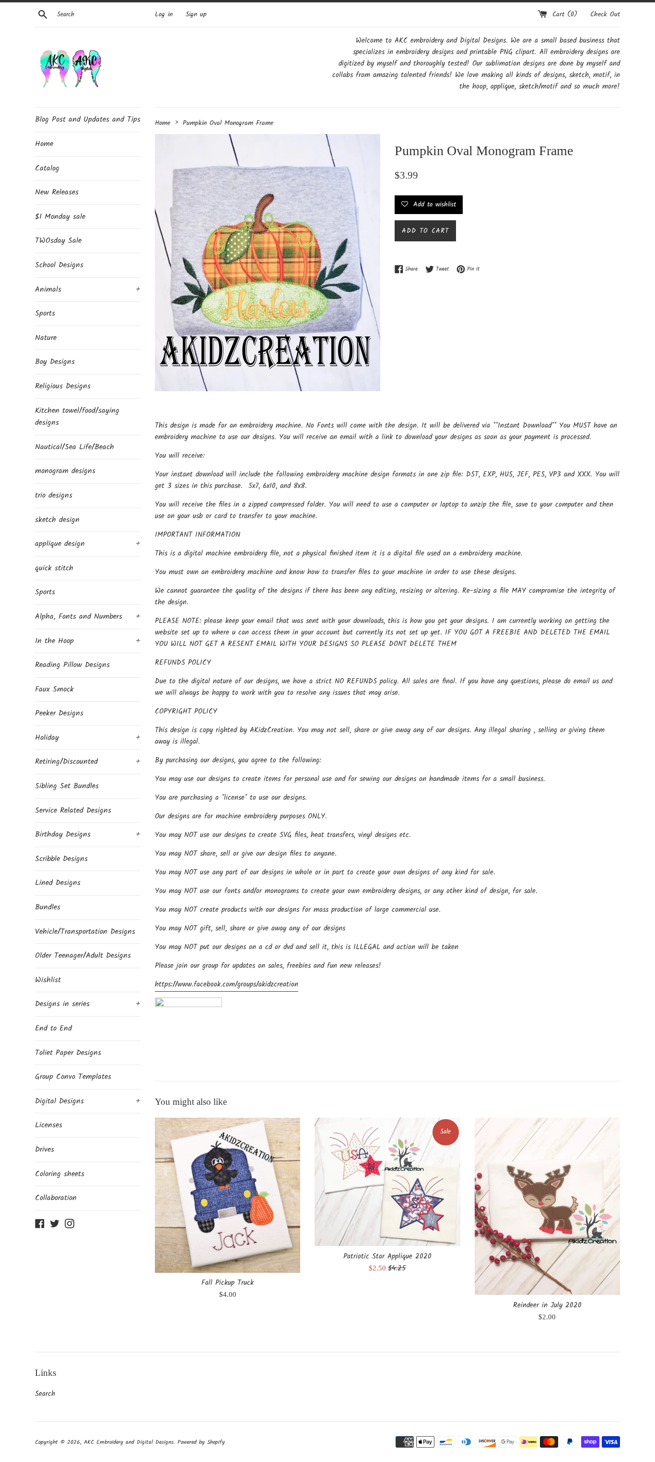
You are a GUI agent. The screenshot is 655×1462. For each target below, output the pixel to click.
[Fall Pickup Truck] (227, 1195)
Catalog (47, 168)
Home (44, 144)
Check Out (605, 15)
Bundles (47, 907)
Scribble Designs (61, 859)
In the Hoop (87, 641)
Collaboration (56, 1198)
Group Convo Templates (73, 1077)
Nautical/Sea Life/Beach (74, 447)
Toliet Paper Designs (68, 1053)
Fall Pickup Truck (227, 1283)
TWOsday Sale (58, 241)
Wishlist (48, 980)
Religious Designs (63, 386)
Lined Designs (58, 883)
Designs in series (87, 1004)
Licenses (48, 1125)
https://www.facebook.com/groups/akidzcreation (226, 984)
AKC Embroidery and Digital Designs (129, 1442)
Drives (44, 1150)
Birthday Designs (87, 834)
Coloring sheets (59, 1174)
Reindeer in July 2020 (547, 1305)
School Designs (59, 265)
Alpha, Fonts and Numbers (87, 617)
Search (45, 1394)
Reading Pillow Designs (72, 665)
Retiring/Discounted (87, 762)
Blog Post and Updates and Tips (87, 119)
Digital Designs (87, 1101)
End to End (53, 1028)
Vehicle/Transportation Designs (85, 932)
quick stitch (54, 568)
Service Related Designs (73, 810)
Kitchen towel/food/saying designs (77, 417)
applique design (87, 544)
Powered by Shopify (201, 1442)
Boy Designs (55, 362)
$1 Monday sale (60, 217)
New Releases (57, 192)
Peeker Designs (59, 713)
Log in (164, 15)
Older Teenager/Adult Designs (83, 956)
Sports (45, 313)
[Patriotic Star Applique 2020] (387, 1182)
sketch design (57, 520)
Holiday (87, 738)
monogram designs (65, 471)
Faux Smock (54, 689)
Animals (87, 289)
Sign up (196, 15)
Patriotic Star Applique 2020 (387, 1256)
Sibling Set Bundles (67, 786)
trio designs (53, 495)
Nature (46, 338)
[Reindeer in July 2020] (547, 1206)
